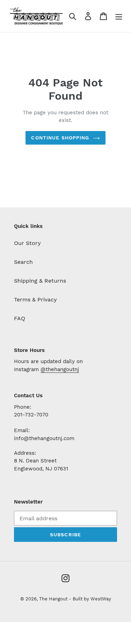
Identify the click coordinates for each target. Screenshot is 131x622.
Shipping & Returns (40, 280)
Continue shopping (60, 137)
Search (23, 262)
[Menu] (118, 16)
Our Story (27, 243)
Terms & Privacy (35, 299)
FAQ (19, 318)
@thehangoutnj (60, 369)
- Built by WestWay (90, 598)
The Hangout (54, 598)
